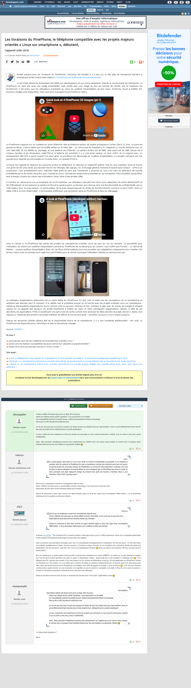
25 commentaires (51, 56)
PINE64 (18, 329)
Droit (119, 2)
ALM (53, 6)
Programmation (95, 6)
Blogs (67, 2)
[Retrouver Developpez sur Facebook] (188, 14)
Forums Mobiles (78, 13)
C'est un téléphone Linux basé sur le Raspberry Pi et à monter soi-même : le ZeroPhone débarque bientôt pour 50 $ (68, 358)
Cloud (42, 6)
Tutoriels (49, 2)
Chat (75, 2)
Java (69, 6)
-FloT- (19, 507)
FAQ (59, 2)
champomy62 (19, 586)
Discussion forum (170, 121)
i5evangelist (19, 414)
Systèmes (131, 6)
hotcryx (20, 455)
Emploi (99, 2)
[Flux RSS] (182, 14)
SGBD (106, 6)
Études (110, 2)
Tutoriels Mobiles (93, 13)
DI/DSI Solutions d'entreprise (25, 6)
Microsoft (61, 6)
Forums (37, 2)
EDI (85, 6)
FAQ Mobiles (107, 13)
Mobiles (122, 6)
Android (100, 10)
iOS (107, 10)
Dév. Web (77, 6)
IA (48, 6)
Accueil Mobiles (63, 13)
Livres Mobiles (119, 13)
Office (114, 6)
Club (127, 2)
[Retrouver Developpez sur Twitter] (185, 14)
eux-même (47, 535)
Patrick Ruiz (34, 56)
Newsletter (87, 2)
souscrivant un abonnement (65, 378)
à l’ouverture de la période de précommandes (77, 77)
